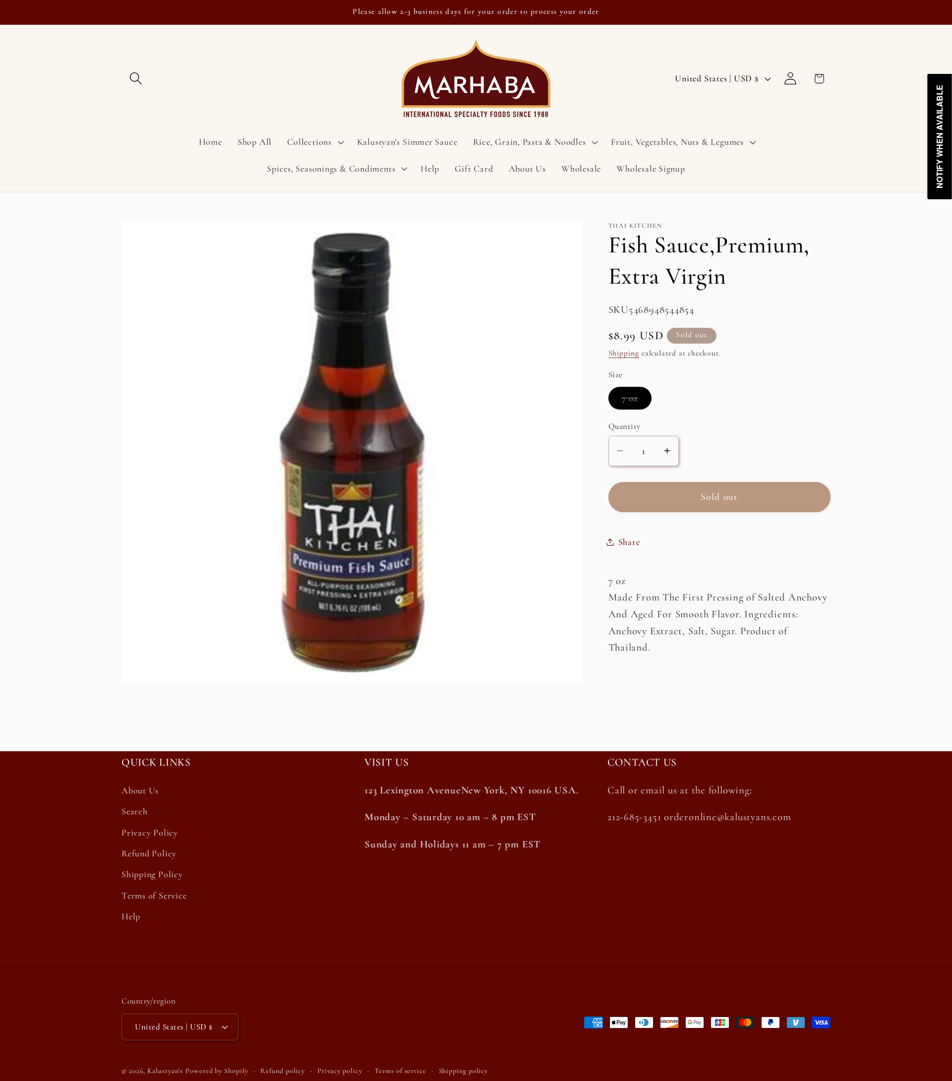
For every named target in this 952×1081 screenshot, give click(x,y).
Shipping (623, 352)
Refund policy (282, 1071)
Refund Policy (149, 853)
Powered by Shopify (216, 1071)
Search (134, 811)
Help (130, 916)
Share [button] (629, 541)
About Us (140, 790)
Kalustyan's (165, 1071)
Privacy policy (339, 1071)
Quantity (624, 425)
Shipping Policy (152, 874)
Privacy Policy (149, 832)
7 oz (637, 400)
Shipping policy (463, 1071)
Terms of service (400, 1071)
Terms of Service (153, 895)
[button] (135, 78)
